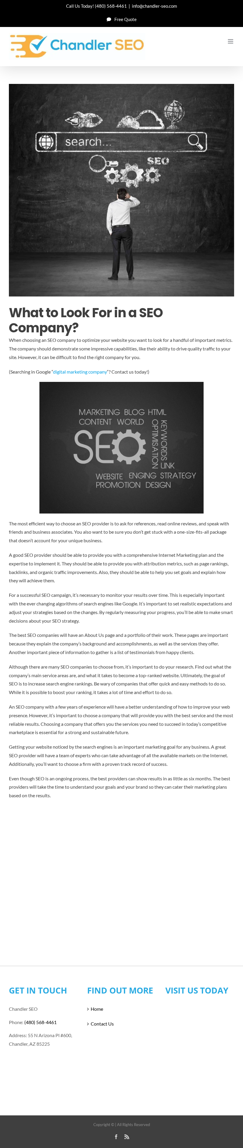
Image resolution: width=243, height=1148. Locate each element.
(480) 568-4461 (111, 6)
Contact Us (102, 1023)
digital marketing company (80, 371)
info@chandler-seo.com (154, 6)
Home (97, 1009)
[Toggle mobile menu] (231, 41)
